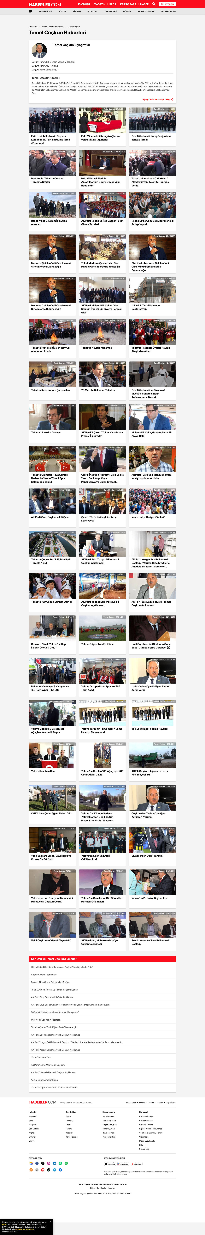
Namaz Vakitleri (109, 1120)
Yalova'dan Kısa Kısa (40, 1057)
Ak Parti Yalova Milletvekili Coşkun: (48, 1064)
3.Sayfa (32, 1137)
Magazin (32, 1124)
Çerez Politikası (146, 1124)
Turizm (69, 1128)
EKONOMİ (84, 4)
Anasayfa (33, 26)
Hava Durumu (108, 1116)
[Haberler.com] (43, 1102)
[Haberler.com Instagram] (48, 1163)
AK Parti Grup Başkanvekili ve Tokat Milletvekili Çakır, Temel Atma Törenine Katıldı (70, 1004)
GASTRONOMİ (168, 11)
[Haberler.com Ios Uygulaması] (110, 1164)
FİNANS (77, 11)
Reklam (142, 1102)
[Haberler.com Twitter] (43, 1163)
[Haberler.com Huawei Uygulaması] (137, 1164)
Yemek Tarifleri (108, 1137)
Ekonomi (32, 1116)
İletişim (151, 1102)
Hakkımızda (131, 1102)
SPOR (112, 4)
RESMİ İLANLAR (146, 11)
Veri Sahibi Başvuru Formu (150, 1133)
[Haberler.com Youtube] (43, 1170)
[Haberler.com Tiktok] (48, 1170)
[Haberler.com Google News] (31, 1163)
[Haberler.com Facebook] (37, 1163)
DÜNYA (127, 11)
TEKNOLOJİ (110, 11)
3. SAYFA (92, 11)
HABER (144, 4)
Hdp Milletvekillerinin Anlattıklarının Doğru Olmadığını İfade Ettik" (62, 967)
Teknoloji (69, 1120)
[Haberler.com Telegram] (54, 1170)
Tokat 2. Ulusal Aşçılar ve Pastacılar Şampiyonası (54, 989)
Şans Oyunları (108, 1128)
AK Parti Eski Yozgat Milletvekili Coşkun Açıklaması (55, 1034)
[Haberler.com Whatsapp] (60, 1163)
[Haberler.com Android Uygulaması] (123, 1164)
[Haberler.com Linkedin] (54, 1163)
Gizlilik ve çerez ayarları (83, 1193)
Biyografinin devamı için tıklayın (157, 99)
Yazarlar (69, 1133)
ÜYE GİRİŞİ (169, 4)
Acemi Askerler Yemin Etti (43, 974)
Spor (31, 1120)
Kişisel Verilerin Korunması (150, 1128)
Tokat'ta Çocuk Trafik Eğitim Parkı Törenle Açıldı (54, 1027)
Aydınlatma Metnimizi (24, 1229)
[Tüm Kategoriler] (30, 11)
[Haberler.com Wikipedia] (37, 1170)
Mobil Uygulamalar (147, 1141)
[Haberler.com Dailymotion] (60, 1170)
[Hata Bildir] (97, 1193)
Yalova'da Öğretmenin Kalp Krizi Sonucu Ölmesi (54, 1087)
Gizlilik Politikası (146, 1120)
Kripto (31, 1133)
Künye (160, 1102)
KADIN (62, 11)
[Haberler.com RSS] (31, 1170)
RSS (141, 1145)
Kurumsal (143, 1112)
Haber (92, 1188)
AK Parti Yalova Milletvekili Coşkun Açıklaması (53, 1072)
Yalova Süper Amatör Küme (44, 1079)
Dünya (31, 1141)
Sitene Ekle (144, 1149)
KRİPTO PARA (128, 4)
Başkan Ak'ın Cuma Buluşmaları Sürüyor (50, 982)
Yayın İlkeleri (171, 1102)
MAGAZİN (99, 4)
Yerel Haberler (72, 1137)
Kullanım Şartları (146, 1116)
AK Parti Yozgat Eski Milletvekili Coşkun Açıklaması (55, 1049)
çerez (4, 1224)
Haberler (33, 1112)
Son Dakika (34, 1128)
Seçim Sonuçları (109, 1124)
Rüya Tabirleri (108, 1133)
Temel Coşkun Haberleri (52, 26)
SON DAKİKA (46, 11)
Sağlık (68, 1116)
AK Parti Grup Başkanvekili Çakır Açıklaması (52, 997)
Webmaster (144, 1137)
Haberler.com (108, 1112)
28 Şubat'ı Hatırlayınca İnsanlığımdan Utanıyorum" (55, 1012)
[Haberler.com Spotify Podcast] (66, 1163)
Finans (68, 1124)
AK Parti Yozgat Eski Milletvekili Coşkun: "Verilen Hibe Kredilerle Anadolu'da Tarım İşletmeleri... (76, 1042)
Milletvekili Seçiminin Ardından (46, 1019)
